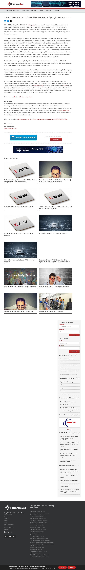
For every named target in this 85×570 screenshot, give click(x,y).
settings (53, 568)
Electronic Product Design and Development (41, 524)
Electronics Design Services (37, 525)
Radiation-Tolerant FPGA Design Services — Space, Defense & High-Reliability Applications (54, 261)
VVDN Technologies (65, 394)
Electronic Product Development (38, 515)
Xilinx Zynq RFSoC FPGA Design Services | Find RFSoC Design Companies (55, 207)
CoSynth (62, 388)
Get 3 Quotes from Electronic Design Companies (20, 287)
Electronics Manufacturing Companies (40, 540)
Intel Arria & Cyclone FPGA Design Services (18, 206)
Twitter (16, 97)
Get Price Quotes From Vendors (28, 10)
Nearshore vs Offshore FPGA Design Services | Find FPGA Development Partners (55, 181)
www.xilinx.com (64, 110)
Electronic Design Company (37, 531)
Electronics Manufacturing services (39, 538)
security (64, 85)
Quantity (61, 345)
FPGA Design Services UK (37, 536)
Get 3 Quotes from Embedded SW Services (18, 311)
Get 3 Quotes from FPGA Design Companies (54, 287)
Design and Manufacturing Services (39, 556)
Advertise (6, 529)
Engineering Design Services (37, 511)
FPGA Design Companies (66, 404)
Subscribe (6, 520)
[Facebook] (8, 22)
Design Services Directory (12, 10)
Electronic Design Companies (67, 402)
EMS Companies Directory (37, 545)
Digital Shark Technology (66, 382)
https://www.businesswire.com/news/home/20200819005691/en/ (48, 119)
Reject (71, 567)
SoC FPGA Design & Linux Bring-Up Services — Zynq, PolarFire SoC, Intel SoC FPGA (69, 491)
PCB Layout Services (65, 368)
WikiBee (41, 10)
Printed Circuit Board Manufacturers (69, 371)
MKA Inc (62, 385)
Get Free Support (8, 524)
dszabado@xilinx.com (10, 128)
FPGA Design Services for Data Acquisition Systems (18, 234)
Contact (6, 518)
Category (61, 329)
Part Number (62, 340)
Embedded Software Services (67, 408)
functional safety (38, 85)
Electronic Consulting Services (38, 518)
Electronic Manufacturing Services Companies (42, 544)
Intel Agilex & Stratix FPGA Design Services (53, 233)
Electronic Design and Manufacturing (39, 513)
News (5, 522)
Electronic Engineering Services (38, 522)
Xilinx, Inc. (31, 25)
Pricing (56, 10)
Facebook (29, 97)
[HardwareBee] (15, 6)
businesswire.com (23, 119)
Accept (62, 567)
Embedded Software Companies (68, 365)
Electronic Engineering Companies (39, 520)
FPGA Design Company (36, 533)
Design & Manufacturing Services (68, 374)
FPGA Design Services (66, 362)
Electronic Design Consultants (38, 529)
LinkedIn (21, 97)
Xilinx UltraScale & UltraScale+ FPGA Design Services (19, 261)
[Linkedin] (5, 22)
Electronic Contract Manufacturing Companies (42, 542)
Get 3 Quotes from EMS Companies (51, 311)
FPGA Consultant (34, 535)
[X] (10, 22)
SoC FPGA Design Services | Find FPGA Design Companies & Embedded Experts (20, 181)
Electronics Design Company (37, 527)
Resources (48, 10)
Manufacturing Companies (67, 411)
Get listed (6, 526)
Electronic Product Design (36, 516)
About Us (6, 517)
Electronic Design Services (67, 359)
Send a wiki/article (9, 527)
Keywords (61, 324)
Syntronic (62, 391)
